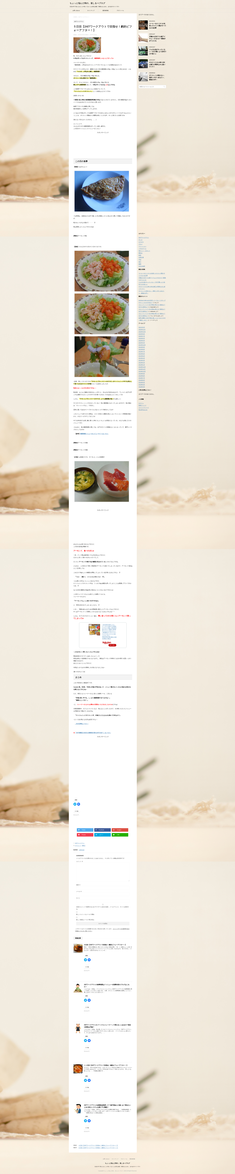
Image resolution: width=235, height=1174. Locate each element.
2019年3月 (142, 360)
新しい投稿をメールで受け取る (85, 919)
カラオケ (141, 242)
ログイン (141, 403)
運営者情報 (106, 10)
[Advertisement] (103, 145)
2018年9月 (142, 373)
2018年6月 (142, 380)
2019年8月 (142, 349)
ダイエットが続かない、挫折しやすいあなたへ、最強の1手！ (157, 77)
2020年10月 (142, 331)
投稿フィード (142, 405)
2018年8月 (142, 376)
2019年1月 (142, 365)
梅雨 (140, 264)
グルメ (140, 244)
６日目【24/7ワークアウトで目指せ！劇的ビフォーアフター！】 (98, 1147)
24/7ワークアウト (80, 843)
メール (79, 891)
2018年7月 (142, 378)
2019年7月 (142, 351)
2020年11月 (142, 329)
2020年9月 (142, 334)
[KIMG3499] (101, 356)
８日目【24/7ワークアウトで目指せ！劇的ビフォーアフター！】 (105, 945)
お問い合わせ (76, 10)
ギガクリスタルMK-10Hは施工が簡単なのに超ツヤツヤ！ (157, 64)
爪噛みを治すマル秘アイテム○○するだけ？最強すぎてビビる (157, 39)
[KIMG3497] (101, 271)
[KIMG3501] (101, 481)
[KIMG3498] (101, 314)
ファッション (142, 246)
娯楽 (140, 255)
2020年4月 (142, 340)
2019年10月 (142, 345)
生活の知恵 (142, 266)
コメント (79, 861)
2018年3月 (142, 387)
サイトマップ (90, 10)
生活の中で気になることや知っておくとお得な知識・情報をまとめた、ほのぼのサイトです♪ (117, 1166)
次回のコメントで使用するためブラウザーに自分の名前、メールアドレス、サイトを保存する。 (102, 908)
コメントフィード (144, 407)
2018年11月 (142, 369)
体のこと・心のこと (144, 251)
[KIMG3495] (101, 191)
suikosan (81, 850)
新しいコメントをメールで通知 (85, 914)
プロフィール (120, 10)
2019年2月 (142, 362)
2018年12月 (142, 367)
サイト (78, 898)
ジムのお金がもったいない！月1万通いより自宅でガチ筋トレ (157, 52)
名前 (78, 885)
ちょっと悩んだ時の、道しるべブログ (87, 3)
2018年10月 (142, 371)
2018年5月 (142, 382)
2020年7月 (142, 336)
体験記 (83, 845)
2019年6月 (142, 354)
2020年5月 (142, 338)
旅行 (140, 262)
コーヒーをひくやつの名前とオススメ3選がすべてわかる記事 (157, 26)
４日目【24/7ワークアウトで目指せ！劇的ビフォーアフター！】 (98, 1145)
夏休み (140, 253)
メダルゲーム (142, 248)
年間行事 (141, 257)
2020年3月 (142, 343)
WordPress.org (143, 410)
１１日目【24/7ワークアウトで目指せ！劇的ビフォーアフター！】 (106, 1065)
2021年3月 (142, 327)
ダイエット (78, 845)
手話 (140, 259)
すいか (140, 240)
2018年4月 (142, 384)
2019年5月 (142, 356)
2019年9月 (142, 347)
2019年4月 (142, 358)
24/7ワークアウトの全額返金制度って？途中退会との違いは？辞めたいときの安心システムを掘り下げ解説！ (107, 1106)
